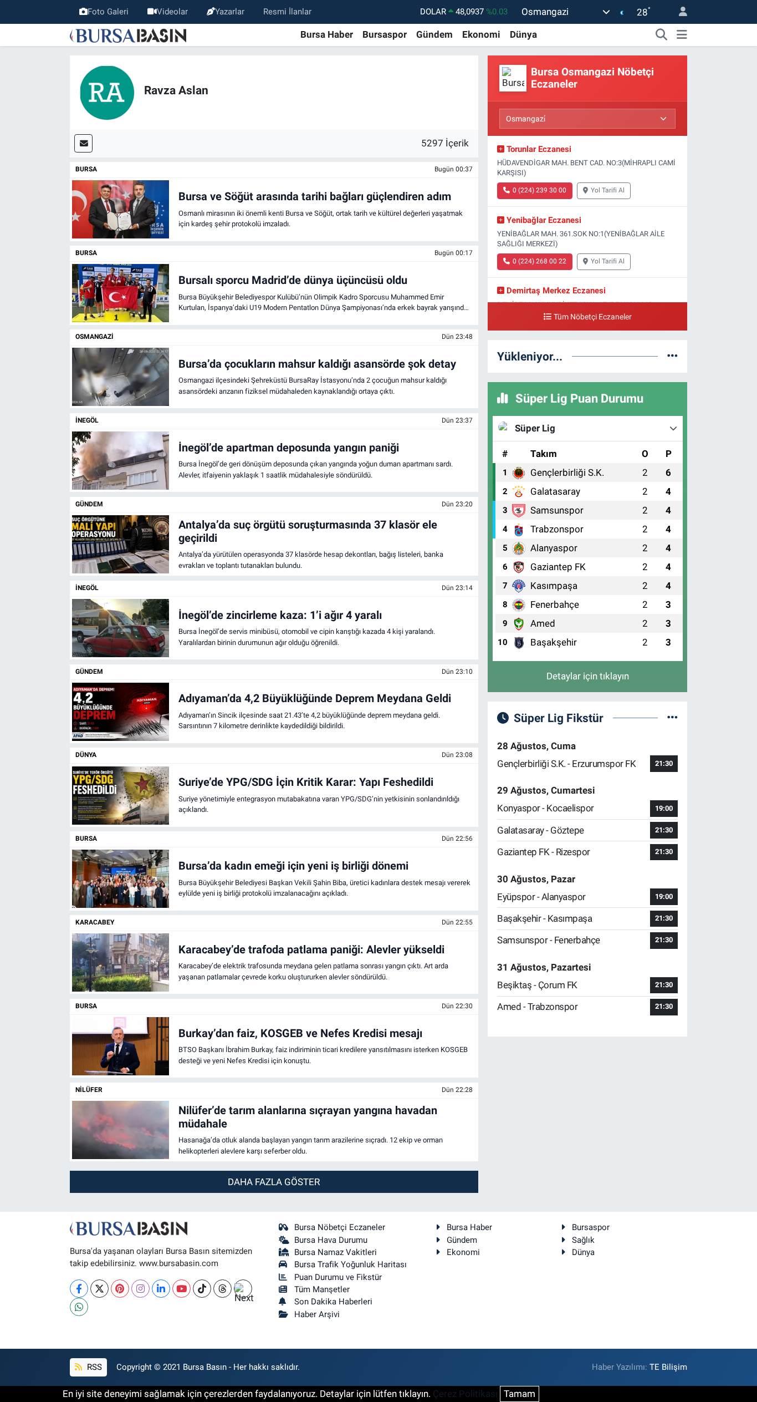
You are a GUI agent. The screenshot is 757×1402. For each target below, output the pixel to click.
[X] (99, 1288)
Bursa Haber (326, 34)
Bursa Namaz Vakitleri (335, 1252)
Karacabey (94, 922)
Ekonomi (481, 34)
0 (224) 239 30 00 (539, 190)
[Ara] (661, 35)
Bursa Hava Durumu (330, 1240)
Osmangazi (94, 337)
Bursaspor (384, 34)
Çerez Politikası (465, 1393)
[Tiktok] (202, 1288)
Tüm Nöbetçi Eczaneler (593, 317)
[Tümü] (672, 356)
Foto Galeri (108, 12)
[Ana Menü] (682, 35)
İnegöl (87, 420)
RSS (93, 1367)
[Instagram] (140, 1288)
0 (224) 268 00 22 (539, 261)
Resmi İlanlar (287, 12)
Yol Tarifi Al (608, 190)
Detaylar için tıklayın (587, 676)
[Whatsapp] (79, 1307)
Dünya (523, 34)
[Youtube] (181, 1288)
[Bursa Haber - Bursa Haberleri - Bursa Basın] (128, 34)
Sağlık (583, 1240)
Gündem (434, 34)
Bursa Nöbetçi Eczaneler (339, 1227)
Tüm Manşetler (322, 1289)
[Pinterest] (120, 1288)
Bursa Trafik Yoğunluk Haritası (350, 1264)
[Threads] (222, 1288)
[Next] (243, 1288)
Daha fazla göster (274, 1181)
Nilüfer (89, 1090)
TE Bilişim (668, 1367)
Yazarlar (229, 12)
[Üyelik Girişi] (678, 12)
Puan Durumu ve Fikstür (338, 1277)
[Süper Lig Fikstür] (672, 717)
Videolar (172, 12)
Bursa (86, 169)
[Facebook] (79, 1288)
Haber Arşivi (317, 1314)
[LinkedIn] (161, 1288)
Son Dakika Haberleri (333, 1302)
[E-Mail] (83, 143)
